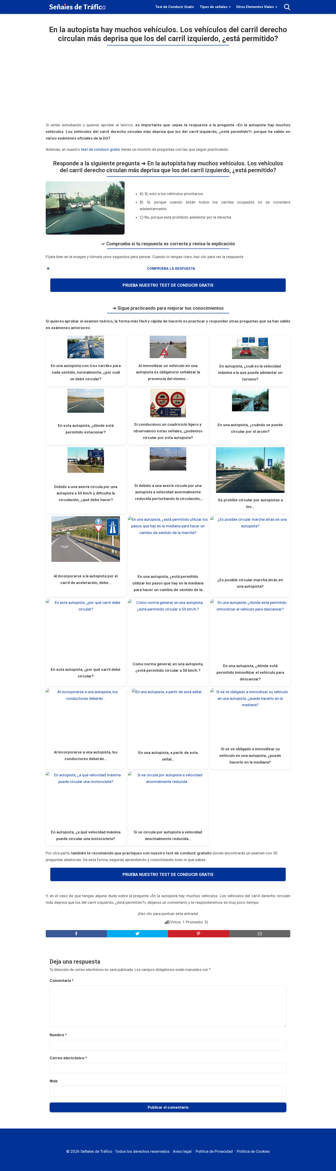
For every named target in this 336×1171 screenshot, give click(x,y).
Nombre (58, 1035)
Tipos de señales (213, 7)
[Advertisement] (168, 85)
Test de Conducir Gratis (174, 7)
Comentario (62, 980)
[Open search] (287, 7)
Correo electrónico (68, 1058)
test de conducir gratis (100, 149)
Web (54, 1081)
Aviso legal (182, 1151)
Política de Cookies (253, 1151)
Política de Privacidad (214, 1151)
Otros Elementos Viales (255, 7)
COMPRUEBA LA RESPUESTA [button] (171, 269)
